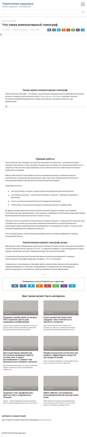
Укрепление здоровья (17, 3)
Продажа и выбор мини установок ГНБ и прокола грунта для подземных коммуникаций (20, 319)
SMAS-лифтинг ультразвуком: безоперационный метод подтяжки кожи (61, 395)
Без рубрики (23, 30)
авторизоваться (45, 420)
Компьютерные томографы (50, 96)
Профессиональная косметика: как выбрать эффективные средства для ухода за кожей (61, 355)
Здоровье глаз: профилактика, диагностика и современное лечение (18, 395)
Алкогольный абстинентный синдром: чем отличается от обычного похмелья (58, 319)
